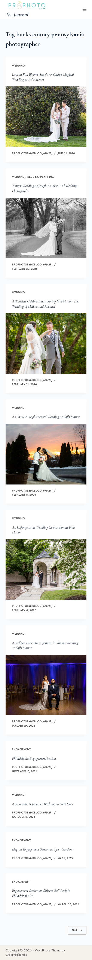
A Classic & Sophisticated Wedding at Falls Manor (46, 416)
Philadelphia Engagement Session (34, 758)
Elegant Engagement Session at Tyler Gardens (42, 849)
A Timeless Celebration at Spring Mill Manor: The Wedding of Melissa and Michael (45, 303)
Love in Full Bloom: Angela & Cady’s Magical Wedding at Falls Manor (43, 77)
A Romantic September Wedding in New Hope (43, 803)
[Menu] (84, 9)
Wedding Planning (40, 177)
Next (75, 930)
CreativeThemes (16, 954)
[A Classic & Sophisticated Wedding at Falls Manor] (46, 454)
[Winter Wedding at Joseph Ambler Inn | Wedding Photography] (46, 228)
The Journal (17, 14)
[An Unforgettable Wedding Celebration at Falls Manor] (46, 569)
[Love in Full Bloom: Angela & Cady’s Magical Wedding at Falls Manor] (46, 116)
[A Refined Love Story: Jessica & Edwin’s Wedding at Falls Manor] (46, 685)
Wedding (18, 66)
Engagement (21, 749)
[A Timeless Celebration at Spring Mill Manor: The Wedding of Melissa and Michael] (46, 343)
